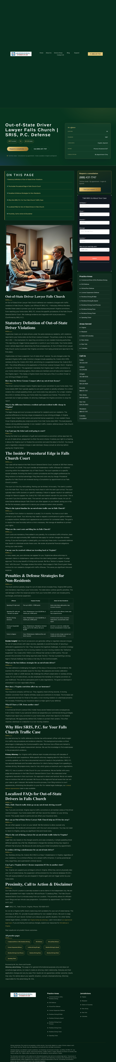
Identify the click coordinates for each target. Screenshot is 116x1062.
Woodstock (82, 409)
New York (82, 402)
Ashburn (82, 367)
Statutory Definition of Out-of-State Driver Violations (25, 179)
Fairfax (81, 360)
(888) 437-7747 (87, 177)
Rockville (82, 388)
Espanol (76, 53)
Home (41, 53)
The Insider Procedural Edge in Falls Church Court (24, 186)
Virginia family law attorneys (39, 920)
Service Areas (58, 53)
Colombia (82, 416)
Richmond (82, 381)
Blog (68, 53)
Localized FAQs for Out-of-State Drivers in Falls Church (26, 207)
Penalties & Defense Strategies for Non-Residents (24, 193)
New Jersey (83, 395)
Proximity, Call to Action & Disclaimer (20, 214)
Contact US (60, 55)
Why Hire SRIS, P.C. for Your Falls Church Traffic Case (25, 200)
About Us (48, 53)
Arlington (82, 374)
